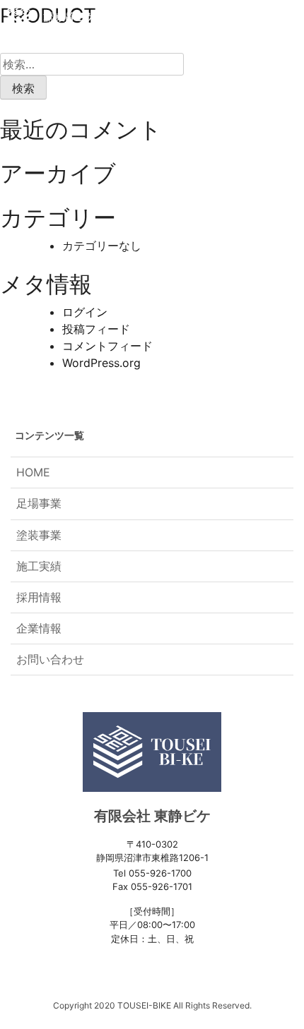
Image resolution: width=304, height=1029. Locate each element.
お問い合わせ (50, 659)
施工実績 (39, 566)
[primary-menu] (282, 17)
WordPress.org (101, 363)
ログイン (84, 312)
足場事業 (39, 503)
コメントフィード (107, 346)
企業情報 (39, 628)
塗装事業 (39, 535)
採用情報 (39, 597)
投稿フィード (96, 329)
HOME (33, 472)
